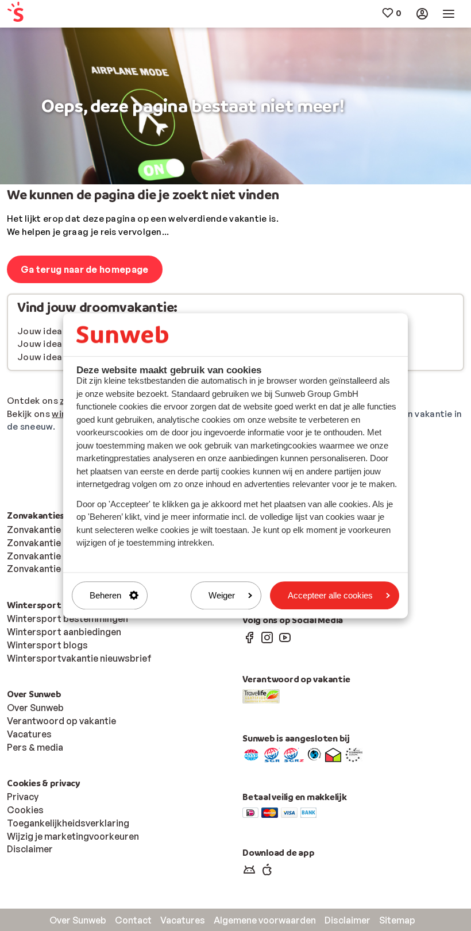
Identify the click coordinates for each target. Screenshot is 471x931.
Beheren (105, 595)
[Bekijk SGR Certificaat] (272, 754)
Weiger (222, 595)
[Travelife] (261, 695)
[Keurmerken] (251, 754)
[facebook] (249, 637)
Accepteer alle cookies (330, 595)
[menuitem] (45, 14)
